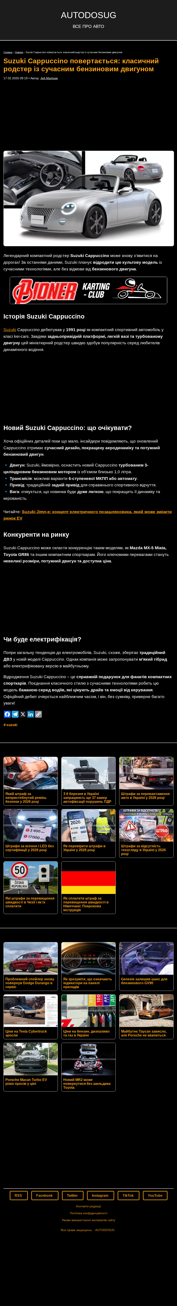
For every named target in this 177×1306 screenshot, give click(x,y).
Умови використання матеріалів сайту (88, 1220)
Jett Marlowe (49, 78)
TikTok (128, 1195)
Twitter (73, 1195)
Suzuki (9, 329)
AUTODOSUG (88, 15)
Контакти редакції (88, 1206)
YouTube (155, 1195)
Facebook (45, 1195)
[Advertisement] (88, 115)
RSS (19, 1195)
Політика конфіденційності (88, 1213)
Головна (7, 52)
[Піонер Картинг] (88, 302)
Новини (19, 52)
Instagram (100, 1195)
